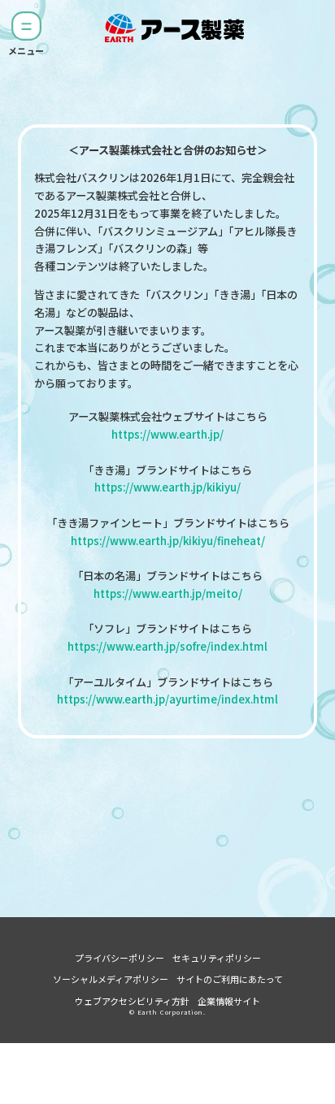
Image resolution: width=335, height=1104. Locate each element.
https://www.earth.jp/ (167, 434)
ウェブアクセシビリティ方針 (132, 1000)
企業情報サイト (229, 1000)
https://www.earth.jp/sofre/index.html (167, 646)
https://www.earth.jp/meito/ (168, 593)
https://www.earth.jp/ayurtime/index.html (167, 699)
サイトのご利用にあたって (229, 978)
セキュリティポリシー (216, 957)
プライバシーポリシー (119, 957)
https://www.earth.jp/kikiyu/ (167, 487)
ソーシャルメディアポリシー (110, 978)
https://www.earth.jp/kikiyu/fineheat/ (168, 540)
